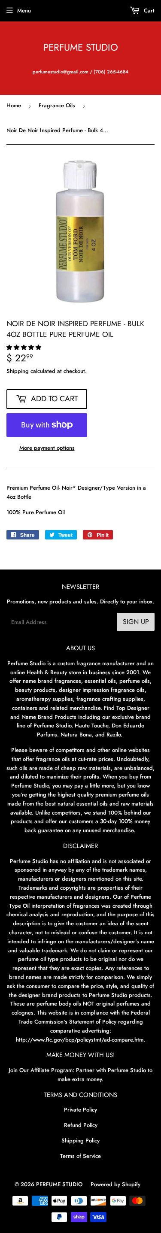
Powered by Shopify (115, 1184)
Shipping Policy (80, 1140)
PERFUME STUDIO (80, 47)
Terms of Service (80, 1156)
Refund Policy (80, 1125)
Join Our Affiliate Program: (41, 1070)
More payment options (47, 448)
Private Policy (80, 1110)
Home (13, 105)
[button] (24, 347)
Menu (24, 10)
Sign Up (136, 622)
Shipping (17, 371)
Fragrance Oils (57, 105)
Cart (148, 10)
